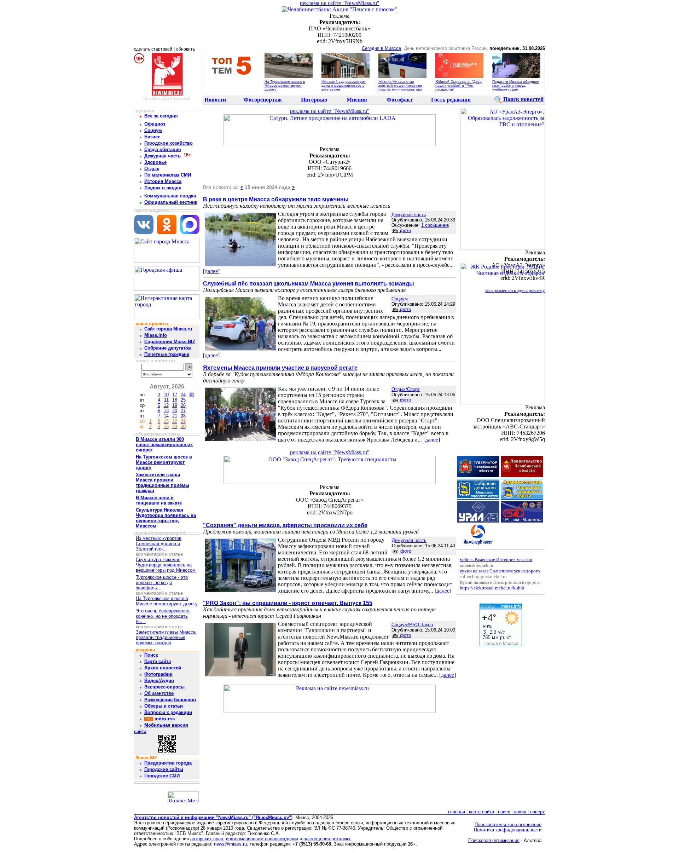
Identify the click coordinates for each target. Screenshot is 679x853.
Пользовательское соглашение (508, 824)
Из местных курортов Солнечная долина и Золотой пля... (158, 544)
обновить (185, 49)
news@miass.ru (230, 844)
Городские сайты (163, 769)
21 (174, 416)
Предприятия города (168, 763)
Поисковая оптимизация (494, 840)
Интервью (314, 100)
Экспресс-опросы (164, 687)
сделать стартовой (153, 49)
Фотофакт (400, 100)
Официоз (154, 124)
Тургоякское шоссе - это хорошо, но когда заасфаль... (162, 582)
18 (174, 400)
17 (174, 394)
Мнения (357, 100)
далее (211, 271)
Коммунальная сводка (170, 195)
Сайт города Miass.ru (168, 329)
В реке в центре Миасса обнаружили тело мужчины (276, 199)
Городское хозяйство (168, 143)
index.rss (164, 718)
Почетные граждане (166, 354)
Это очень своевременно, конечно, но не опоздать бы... (163, 616)
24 (183, 394)
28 (183, 416)
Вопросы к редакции (168, 712)
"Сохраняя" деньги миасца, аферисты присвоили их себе (285, 525)
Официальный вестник (170, 202)
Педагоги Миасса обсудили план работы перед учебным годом (515, 85)
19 (174, 405)
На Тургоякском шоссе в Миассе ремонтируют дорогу (285, 85)
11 (166, 400)
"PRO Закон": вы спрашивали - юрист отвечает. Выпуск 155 (287, 603)
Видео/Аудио (159, 680)
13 (166, 410)
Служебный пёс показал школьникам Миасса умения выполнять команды (308, 284)
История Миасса (162, 181)
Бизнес (152, 136)
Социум (153, 130)
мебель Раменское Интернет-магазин (496, 559)
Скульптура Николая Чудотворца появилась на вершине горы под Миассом (166, 565)
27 (183, 410)
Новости (215, 100)
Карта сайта (157, 661)
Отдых (151, 168)
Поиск (151, 655)
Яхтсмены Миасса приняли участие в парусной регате (280, 368)
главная (456, 811)
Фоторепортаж (263, 100)
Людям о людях (162, 187)
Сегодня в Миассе (381, 48)
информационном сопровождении (262, 838)
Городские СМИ (162, 775)
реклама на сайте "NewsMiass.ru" (339, 3)
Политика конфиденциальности (507, 829)
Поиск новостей (523, 99)
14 (166, 416)
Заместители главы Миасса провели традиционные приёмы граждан (166, 637)
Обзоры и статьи (163, 706)
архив (520, 811)
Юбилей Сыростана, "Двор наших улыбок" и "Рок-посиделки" (458, 85)
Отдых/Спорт (405, 389)
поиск (504, 811)
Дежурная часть (162, 156)
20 (174, 410)
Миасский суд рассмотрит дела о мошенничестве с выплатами (343, 85)
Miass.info (155, 335)
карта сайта (481, 811)
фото (405, 230)
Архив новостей (162, 667)
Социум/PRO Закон (412, 624)
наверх (537, 811)
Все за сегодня (161, 116)
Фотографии (158, 674)
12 (166, 405)
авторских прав (206, 838)
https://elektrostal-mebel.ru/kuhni (492, 587)
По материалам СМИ (167, 175)
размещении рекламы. (327, 838)
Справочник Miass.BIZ (169, 341)
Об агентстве (159, 693)
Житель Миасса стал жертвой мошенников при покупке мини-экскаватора (400, 85)
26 (183, 405)
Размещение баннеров (170, 699)
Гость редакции (451, 100)
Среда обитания (162, 149)
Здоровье (155, 162)
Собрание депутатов (167, 348)
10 (166, 394)
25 (183, 400)
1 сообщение (435, 225)
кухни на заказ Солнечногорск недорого (500, 571)
